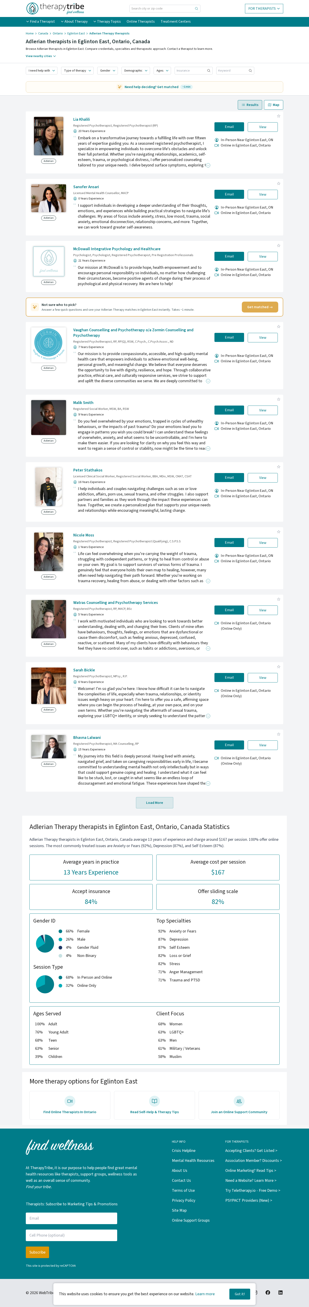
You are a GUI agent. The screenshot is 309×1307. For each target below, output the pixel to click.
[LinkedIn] (280, 1292)
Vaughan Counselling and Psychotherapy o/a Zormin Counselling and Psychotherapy (133, 333)
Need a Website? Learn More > (250, 1180)
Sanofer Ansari (86, 187)
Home (30, 33)
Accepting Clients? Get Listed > (251, 1150)
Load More (154, 802)
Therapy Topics (109, 21)
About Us (179, 1170)
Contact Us (181, 1180)
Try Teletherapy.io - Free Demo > (252, 1190)
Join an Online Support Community (239, 1112)
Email (229, 126)
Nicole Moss (83, 535)
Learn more (205, 1294)
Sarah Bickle (84, 670)
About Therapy (76, 21)
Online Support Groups (191, 1220)
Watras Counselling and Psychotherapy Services (115, 602)
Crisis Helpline (183, 1150)
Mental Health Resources (193, 1160)
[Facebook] (268, 1292)
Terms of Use (183, 1190)
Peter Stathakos (87, 470)
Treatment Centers (176, 21)
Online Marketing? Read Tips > (250, 1170)
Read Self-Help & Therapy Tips (154, 1112)
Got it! (240, 1294)
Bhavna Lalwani (87, 737)
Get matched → (260, 307)
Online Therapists (141, 21)
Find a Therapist (42, 21)
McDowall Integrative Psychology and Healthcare (117, 249)
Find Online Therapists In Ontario (69, 1112)
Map (276, 104)
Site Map (179, 1210)
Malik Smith (83, 403)
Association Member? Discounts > (253, 1160)
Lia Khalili (81, 119)
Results (252, 104)
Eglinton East (76, 33)
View (262, 127)
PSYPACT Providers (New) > (248, 1200)
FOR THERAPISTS (262, 8)
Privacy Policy (183, 1200)
